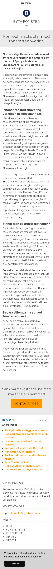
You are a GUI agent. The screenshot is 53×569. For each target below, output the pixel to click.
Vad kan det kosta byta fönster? (24, 448)
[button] (42, 556)
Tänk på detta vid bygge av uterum (26, 430)
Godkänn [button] (14, 563)
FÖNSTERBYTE (15, 529)
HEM (9, 526)
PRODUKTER (14, 533)
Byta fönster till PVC (17, 462)
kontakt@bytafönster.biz (26, 513)
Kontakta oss (26, 403)
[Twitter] (7, 420)
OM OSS (11, 536)
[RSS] (13, 420)
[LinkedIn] (10, 420)
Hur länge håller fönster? (20, 451)
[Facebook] (4, 420)
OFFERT (11, 540)
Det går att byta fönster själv (22, 466)
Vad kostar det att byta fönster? (24, 469)
